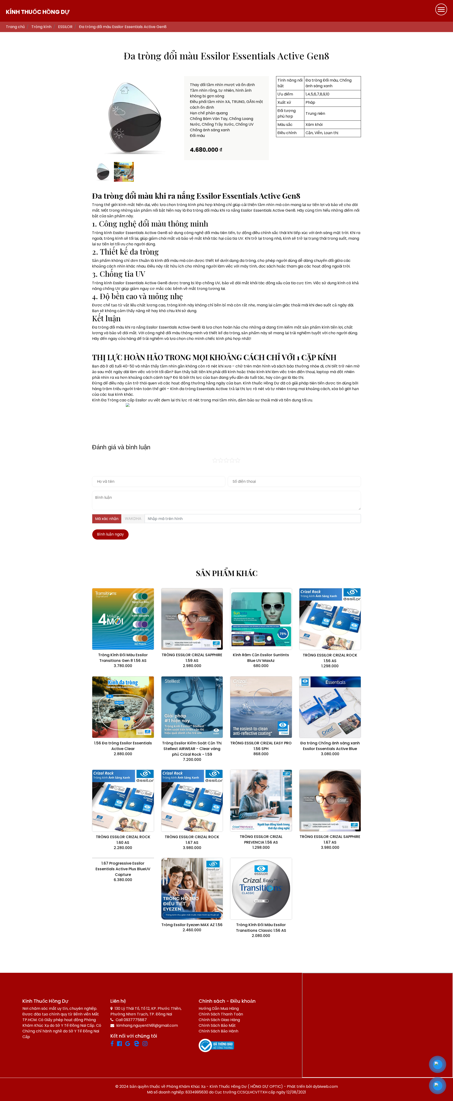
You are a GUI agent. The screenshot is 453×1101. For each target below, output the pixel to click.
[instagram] (147, 1044)
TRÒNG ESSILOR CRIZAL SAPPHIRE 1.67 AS (330, 839)
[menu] (441, 9)
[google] (129, 1044)
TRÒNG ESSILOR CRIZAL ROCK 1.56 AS (330, 658)
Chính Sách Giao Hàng (219, 1020)
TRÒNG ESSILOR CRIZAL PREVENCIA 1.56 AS (261, 839)
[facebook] (113, 1044)
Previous (86, 118)
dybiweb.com (325, 1086)
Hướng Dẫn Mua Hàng (219, 1008)
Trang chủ (15, 26)
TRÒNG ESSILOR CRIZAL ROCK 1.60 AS (123, 839)
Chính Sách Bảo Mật (217, 1025)
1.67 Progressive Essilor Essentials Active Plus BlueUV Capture (123, 869)
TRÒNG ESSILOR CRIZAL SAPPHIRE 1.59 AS (192, 657)
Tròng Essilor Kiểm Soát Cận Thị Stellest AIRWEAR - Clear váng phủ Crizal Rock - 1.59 (192, 748)
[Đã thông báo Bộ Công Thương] (216, 1045)
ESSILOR (65, 26)
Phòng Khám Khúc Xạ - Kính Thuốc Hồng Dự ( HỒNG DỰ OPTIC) (224, 1086)
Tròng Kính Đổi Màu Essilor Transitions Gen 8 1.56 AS (123, 657)
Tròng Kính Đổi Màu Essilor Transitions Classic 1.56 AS (261, 927)
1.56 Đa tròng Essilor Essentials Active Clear (123, 745)
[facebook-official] (121, 1044)
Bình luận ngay (110, 534)
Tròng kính (41, 26)
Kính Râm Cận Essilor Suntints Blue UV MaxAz (261, 657)
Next (183, 118)
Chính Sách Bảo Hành (218, 1031)
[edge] (138, 1044)
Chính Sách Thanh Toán (221, 1014)
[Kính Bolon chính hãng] (152, 1044)
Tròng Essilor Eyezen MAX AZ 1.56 (191, 925)
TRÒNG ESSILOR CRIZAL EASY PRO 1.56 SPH (261, 745)
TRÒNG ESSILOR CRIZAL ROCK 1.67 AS (192, 839)
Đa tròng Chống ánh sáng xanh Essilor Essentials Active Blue (330, 745)
